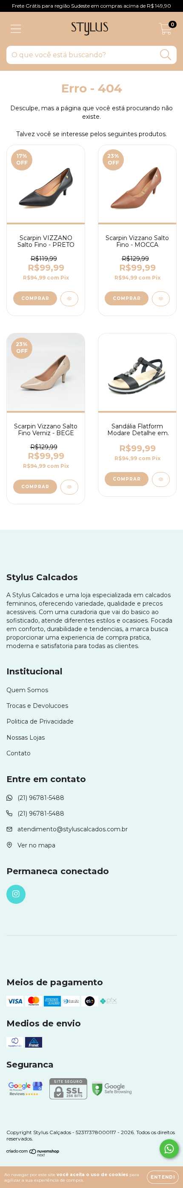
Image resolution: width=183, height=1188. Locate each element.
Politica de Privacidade (40, 721)
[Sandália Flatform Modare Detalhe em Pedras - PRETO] (161, 479)
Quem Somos (27, 690)
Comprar (35, 298)
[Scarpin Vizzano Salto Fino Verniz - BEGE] (69, 487)
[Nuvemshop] (33, 1155)
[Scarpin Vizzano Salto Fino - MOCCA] (161, 298)
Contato (18, 753)
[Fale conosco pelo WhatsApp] (169, 1148)
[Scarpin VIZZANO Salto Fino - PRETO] (69, 298)
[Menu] (16, 29)
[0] (165, 31)
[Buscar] (166, 55)
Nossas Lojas (25, 737)
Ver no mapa (36, 845)
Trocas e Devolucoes (37, 706)
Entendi (163, 1177)
